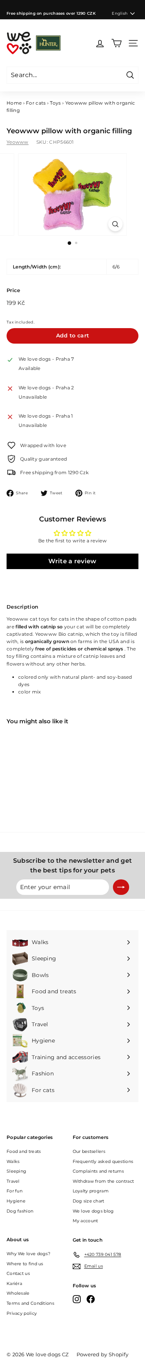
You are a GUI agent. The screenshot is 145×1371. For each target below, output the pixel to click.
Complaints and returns (98, 1171)
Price (13, 290)
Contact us (18, 1273)
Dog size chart (88, 1201)
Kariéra (14, 1283)
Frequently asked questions (103, 1161)
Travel (13, 1181)
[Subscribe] (121, 887)
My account (85, 1220)
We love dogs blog (93, 1211)
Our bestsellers (89, 1151)
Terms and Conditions (30, 1303)
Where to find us (25, 1263)
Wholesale (18, 1293)
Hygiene (16, 1201)
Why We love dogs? (28, 1253)
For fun (14, 1191)
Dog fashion (20, 1211)
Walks (13, 1161)
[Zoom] (115, 224)
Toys (55, 103)
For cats (36, 103)
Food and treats (24, 1151)
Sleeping (16, 1171)
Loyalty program (91, 1191)
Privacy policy (22, 1313)
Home (14, 103)
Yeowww (18, 142)
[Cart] (116, 43)
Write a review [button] (72, 561)
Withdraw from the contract (103, 1181)
